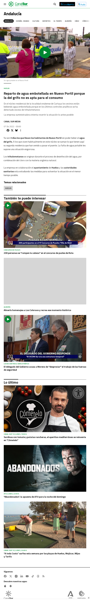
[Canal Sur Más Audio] (81, 4)
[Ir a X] (11, 576)
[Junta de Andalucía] (70, 596)
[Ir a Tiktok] (33, 576)
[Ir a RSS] (44, 576)
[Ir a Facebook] (6, 576)
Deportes (46, 21)
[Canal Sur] (18, 4)
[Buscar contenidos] (54, 4)
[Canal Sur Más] (67, 4)
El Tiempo (58, 21)
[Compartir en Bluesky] (16, 130)
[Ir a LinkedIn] (22, 576)
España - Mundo (22, 21)
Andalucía (8, 21)
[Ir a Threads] (38, 576)
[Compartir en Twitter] (12, 130)
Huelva (8, 188)
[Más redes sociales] (20, 130)
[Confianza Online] (81, 596)
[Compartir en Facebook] (8, 130)
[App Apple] (6, 586)
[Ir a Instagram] (17, 576)
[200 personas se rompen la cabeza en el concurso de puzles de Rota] (45, 224)
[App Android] (11, 586)
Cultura (35, 21)
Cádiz (77, 21)
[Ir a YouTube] (28, 576)
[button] (45, 52)
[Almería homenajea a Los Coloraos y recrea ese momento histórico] (45, 281)
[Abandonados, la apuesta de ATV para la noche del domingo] (45, 468)
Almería (68, 21)
